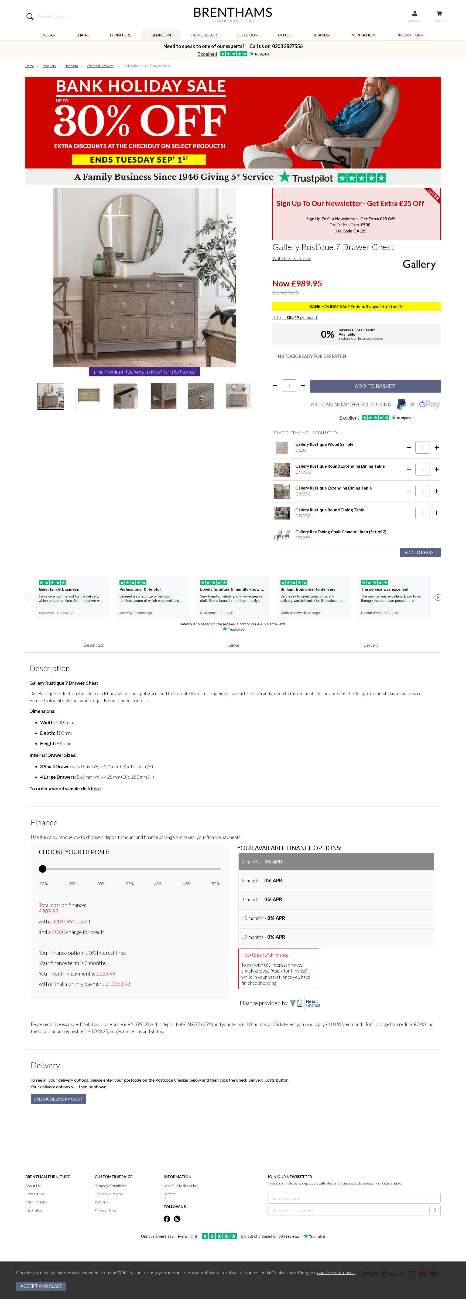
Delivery (371, 645)
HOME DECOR (204, 35)
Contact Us (34, 1194)
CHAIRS (83, 35)
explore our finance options (361, 338)
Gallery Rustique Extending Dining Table (333, 487)
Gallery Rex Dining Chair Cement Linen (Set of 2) (340, 531)
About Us (33, 1185)
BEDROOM (161, 35)
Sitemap (170, 1194)
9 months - (261, 899)
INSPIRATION (362, 35)
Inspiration (34, 1210)
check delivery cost (58, 1098)
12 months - (263, 937)
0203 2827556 (287, 46)
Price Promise (36, 1202)
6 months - (261, 880)
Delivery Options (109, 1194)
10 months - (263, 918)
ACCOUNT (415, 21)
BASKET (440, 21)
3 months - (261, 862)
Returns (101, 1202)
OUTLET (285, 35)
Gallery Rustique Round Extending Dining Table (340, 466)
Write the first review (291, 258)
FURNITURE (120, 35)
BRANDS (321, 35)
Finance (232, 645)
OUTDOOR (247, 35)
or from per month (295, 317)
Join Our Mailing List (180, 1185)
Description (94, 645)
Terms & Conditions (111, 1185)
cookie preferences (336, 1272)
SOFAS (49, 35)
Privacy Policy (106, 1210)
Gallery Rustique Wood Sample (324, 444)
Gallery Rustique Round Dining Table (329, 509)
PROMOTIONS (409, 35)
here (96, 788)
